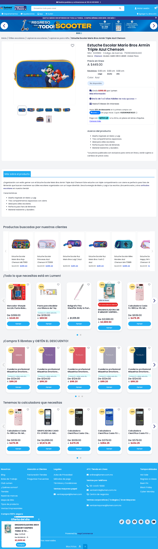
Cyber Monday (147, 491)
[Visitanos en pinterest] (140, 521)
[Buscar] (120, 8)
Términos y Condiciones (65, 483)
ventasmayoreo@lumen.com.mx (105, 505)
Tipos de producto (10, 504)
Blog (3, 474)
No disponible (96, 83)
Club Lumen (6, 483)
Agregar (18, 324)
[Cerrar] (156, 17)
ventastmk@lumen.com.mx (103, 490)
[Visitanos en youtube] (153, 521)
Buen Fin (144, 483)
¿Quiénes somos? (9, 487)
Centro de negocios (99, 494)
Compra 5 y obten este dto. (17, 376)
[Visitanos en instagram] (128, 521)
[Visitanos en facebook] (134, 521)
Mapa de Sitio (7, 500)
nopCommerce (85, 533)
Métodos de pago (62, 479)
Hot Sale (144, 474)
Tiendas (5, 491)
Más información (97, 93)
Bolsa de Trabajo (9, 479)
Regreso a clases (148, 479)
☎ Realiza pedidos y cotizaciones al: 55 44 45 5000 (77, 2)
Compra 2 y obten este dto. (47, 313)
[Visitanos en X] (147, 521)
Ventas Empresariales (11, 508)
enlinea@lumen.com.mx (101, 474)
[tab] (77, 335)
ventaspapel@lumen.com (69, 494)
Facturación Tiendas (37, 474)
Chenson (98, 56)
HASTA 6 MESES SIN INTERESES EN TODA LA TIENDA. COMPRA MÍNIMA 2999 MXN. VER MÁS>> (79, 18)
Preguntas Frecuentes (38, 479)
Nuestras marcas (9, 495)
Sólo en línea (104, 300)
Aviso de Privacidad (63, 474)
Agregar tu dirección (147, 14)
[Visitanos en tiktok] (121, 521)
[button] (4, 300)
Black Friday (146, 487)
